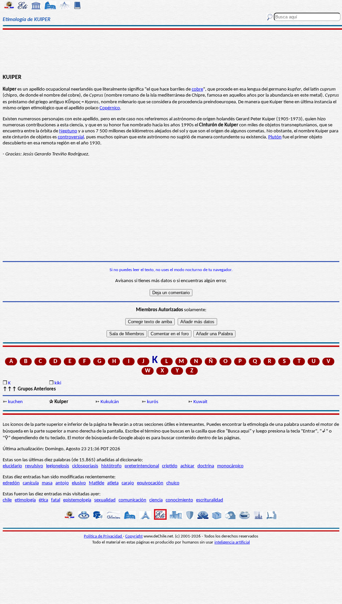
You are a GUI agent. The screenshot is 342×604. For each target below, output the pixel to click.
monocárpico (230, 466)
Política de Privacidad (103, 536)
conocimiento (179, 500)
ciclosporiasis (85, 466)
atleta (113, 483)
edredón (11, 483)
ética (43, 500)
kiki (57, 383)
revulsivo (34, 466)
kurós (152, 401)
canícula (31, 483)
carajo (128, 483)
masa (47, 483)
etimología (25, 500)
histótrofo (111, 466)
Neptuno (68, 131)
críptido (169, 466)
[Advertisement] (171, 51)
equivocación (150, 483)
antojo (62, 483)
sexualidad (105, 500)
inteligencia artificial (232, 542)
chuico (172, 483)
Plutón (275, 137)
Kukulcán (110, 401)
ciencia (156, 500)
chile (7, 500)
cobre (197, 89)
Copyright (134, 536)
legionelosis (57, 466)
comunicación (132, 500)
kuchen (15, 401)
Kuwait (200, 401)
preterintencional (142, 466)
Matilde (96, 483)
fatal (55, 500)
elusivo (79, 483)
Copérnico (110, 108)
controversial (71, 137)
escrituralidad (209, 500)
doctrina (205, 466)
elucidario (12, 466)
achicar (187, 466)
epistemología (77, 500)
